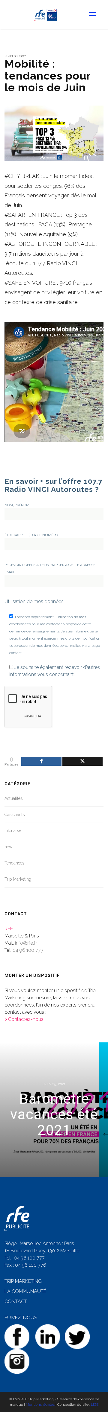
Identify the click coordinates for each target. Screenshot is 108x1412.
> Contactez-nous (24, 1019)
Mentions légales (40, 1404)
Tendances (14, 863)
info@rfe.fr (26, 943)
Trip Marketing (17, 879)
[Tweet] (82, 761)
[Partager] (41, 761)
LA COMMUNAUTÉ (25, 1291)
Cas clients (14, 814)
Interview (12, 830)
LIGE (94, 1404)
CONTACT (15, 1301)
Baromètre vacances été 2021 (54, 1114)
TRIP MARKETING (23, 1281)
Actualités (13, 798)
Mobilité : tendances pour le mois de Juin (47, 75)
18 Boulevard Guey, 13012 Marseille (41, 1251)
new (8, 846)
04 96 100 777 (28, 950)
